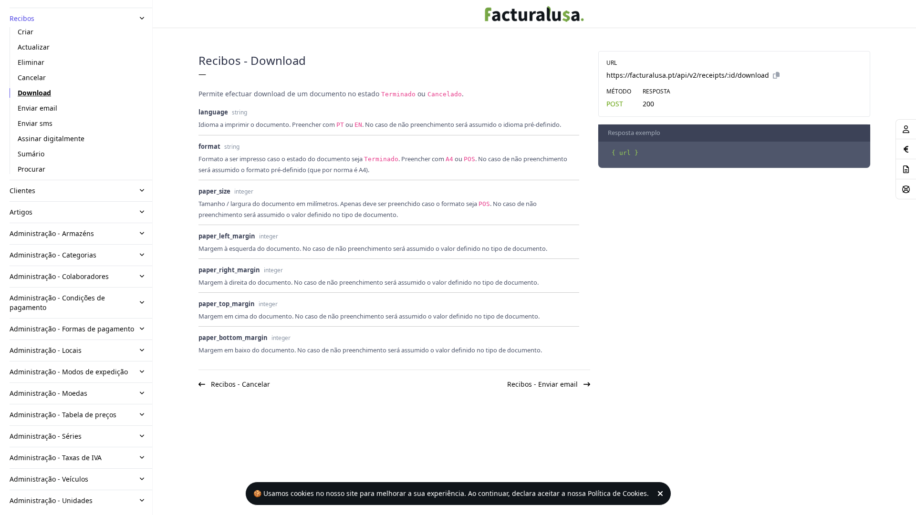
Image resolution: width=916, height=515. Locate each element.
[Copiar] (776, 75)
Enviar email (37, 108)
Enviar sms (35, 123)
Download (34, 92)
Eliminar (31, 62)
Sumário (31, 153)
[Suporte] (905, 189)
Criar (25, 31)
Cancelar (32, 77)
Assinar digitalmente (51, 138)
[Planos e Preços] (905, 149)
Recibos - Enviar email (543, 384)
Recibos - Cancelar (239, 384)
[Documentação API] (905, 169)
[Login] (905, 129)
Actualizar (34, 47)
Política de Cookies (617, 493)
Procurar (31, 169)
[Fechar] (662, 493)
